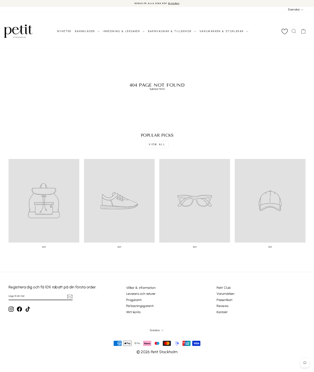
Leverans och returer (141, 294)
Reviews (222, 306)
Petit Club (224, 288)
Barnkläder (85, 31)
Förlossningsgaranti (140, 306)
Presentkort (224, 300)
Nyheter (64, 31)
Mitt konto (133, 312)
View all (157, 144)
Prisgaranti (134, 300)
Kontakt (222, 312)
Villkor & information (141, 288)
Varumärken (225, 294)
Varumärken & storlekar (222, 31)
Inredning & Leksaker (122, 31)
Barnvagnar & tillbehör (170, 31)
